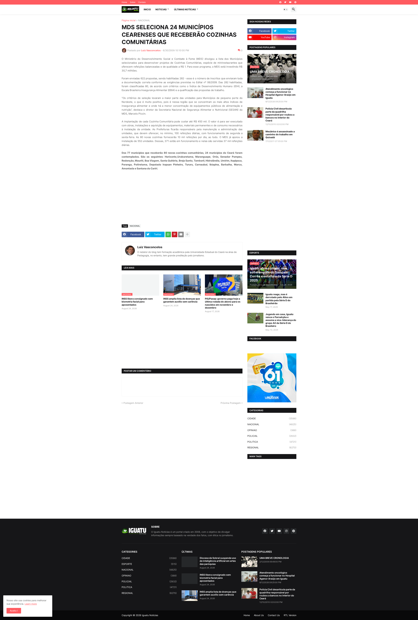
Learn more (31, 603)
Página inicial (129, 20)
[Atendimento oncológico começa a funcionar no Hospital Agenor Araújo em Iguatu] (255, 92)
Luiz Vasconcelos (149, 247)
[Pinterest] (174, 234)
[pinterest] (295, 2)
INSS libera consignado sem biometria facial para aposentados (137, 301)
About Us (259, 615)
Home (124, 2)
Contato (142, 2)
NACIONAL (144, 20)
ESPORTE (149, 564)
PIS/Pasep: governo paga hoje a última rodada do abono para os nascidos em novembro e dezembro (222, 303)
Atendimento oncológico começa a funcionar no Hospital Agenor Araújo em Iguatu (280, 93)
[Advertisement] (182, 197)
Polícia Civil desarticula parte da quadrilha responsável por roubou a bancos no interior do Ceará (279, 114)
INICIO (147, 9)
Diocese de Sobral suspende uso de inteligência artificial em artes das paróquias (218, 561)
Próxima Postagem (231, 403)
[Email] (181, 234)
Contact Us (274, 615)
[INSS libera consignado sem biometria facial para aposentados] (190, 578)
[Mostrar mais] (187, 234)
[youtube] (290, 2)
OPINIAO (271, 430)
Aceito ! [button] (14, 610)
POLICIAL (271, 435)
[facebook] (280, 2)
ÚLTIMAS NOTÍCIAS (185, 9)
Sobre (132, 2)
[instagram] (286, 531)
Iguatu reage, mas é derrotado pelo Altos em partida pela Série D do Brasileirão (278, 299)
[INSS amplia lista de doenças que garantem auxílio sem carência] (190, 595)
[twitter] (285, 2)
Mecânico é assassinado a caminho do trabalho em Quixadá (280, 134)
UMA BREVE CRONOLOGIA (274, 558)
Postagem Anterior (133, 403)
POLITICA (271, 441)
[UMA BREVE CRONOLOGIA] (249, 562)
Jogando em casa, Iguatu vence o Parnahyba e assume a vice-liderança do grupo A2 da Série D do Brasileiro (280, 320)
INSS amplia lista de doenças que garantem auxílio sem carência (181, 300)
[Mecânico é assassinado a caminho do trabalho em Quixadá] (255, 135)
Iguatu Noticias (150, 615)
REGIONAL (271, 447)
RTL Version (290, 615)
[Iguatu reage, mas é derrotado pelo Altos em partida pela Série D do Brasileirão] (255, 298)
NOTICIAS (161, 9)
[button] (285, 9)
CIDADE (271, 418)
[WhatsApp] (168, 234)
